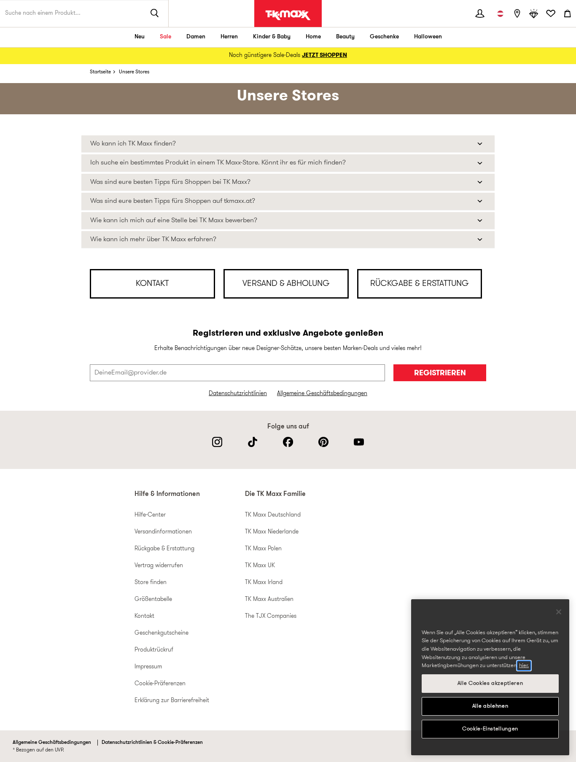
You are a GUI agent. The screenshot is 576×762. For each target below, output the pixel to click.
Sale (165, 37)
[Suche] (154, 13)
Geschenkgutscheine (161, 633)
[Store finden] (517, 13)
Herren (229, 37)
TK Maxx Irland (264, 582)
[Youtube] (359, 442)
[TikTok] (253, 442)
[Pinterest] (323, 442)
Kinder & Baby (272, 37)
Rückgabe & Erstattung (164, 549)
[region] (490, 677)
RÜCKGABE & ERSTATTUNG (419, 284)
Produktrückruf (154, 650)
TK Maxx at (288, 15)
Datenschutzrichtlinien (238, 393)
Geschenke (384, 37)
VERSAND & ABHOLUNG (286, 284)
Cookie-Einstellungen (490, 729)
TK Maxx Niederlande (272, 532)
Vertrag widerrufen (159, 566)
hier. (524, 665)
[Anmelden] (479, 13)
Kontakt (144, 616)
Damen (195, 37)
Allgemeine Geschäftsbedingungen (322, 393)
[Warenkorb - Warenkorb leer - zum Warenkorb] (567, 13)
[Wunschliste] (550, 13)
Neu (140, 37)
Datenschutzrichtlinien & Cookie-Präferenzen (152, 742)
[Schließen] (558, 612)
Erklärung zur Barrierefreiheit (172, 700)
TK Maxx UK (260, 566)
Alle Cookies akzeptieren (490, 683)
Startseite (100, 72)
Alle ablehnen (490, 706)
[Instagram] (217, 442)
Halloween (428, 37)
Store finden (151, 582)
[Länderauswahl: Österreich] (500, 13)
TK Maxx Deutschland (273, 515)
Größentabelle (153, 599)
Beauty (345, 37)
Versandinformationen (163, 532)
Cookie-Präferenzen (160, 684)
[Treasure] (533, 13)
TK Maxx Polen (263, 549)
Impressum (148, 667)
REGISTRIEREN (440, 373)
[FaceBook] (288, 442)
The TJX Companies (270, 616)
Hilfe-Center (150, 515)
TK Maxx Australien (269, 599)
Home (313, 37)
